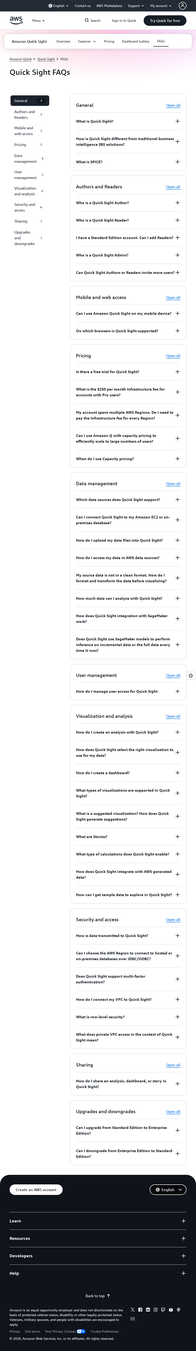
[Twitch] (163, 1310)
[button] (165, 20)
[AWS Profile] (182, 6)
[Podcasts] (178, 1310)
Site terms (32, 1331)
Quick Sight (46, 59)
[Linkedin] (148, 1310)
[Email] (133, 1319)
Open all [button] (173, 105)
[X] (133, 1310)
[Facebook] (140, 1310)
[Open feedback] (190, 675)
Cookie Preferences (105, 1331)
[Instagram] (156, 1310)
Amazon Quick (21, 59)
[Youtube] (171, 1310)
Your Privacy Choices (60, 1331)
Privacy (15, 1331)
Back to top (95, 1295)
